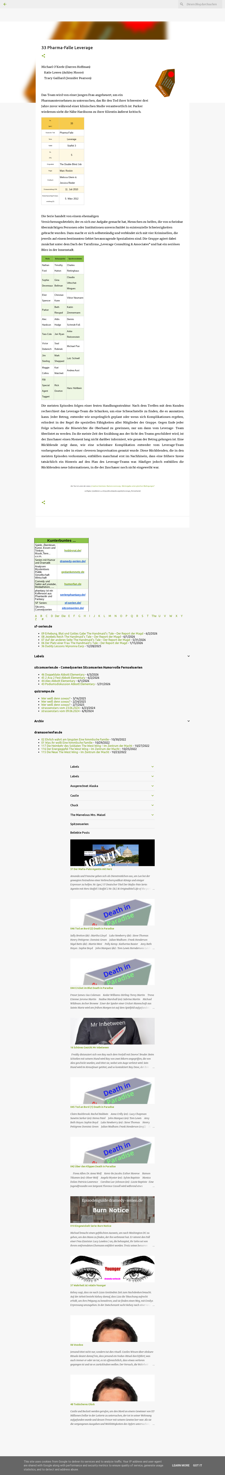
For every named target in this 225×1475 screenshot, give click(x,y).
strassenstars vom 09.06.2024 (60, 711)
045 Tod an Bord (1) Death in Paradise (92, 1107)
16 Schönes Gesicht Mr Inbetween (89, 1047)
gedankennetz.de (72, 571)
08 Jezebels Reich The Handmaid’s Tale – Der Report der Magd (81, 636)
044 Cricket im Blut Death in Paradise (91, 988)
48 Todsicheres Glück (82, 1404)
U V (163, 616)
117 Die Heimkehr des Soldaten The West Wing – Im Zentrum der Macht (86, 745)
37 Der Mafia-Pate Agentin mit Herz (91, 869)
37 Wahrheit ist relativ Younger (88, 1285)
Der (57, 616)
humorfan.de (72, 584)
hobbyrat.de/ (72, 550)
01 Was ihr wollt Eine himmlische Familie (66, 742)
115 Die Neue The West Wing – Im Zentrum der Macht (75, 752)
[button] (43, 56)
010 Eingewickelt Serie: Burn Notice (90, 1225)
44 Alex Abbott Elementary (58, 680)
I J (92, 616)
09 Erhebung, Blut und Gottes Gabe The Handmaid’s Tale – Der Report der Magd (92, 633)
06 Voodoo (76, 1344)
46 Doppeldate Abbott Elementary (63, 674)
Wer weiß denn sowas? (55, 698)
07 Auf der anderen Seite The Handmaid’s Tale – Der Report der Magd (85, 639)
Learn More (180, 1465)
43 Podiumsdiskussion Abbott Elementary (68, 684)
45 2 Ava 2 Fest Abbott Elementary (63, 677)
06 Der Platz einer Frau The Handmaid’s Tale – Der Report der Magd (84, 643)
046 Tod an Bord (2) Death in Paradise (92, 928)
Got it (197, 1465)
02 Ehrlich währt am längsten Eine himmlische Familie (75, 739)
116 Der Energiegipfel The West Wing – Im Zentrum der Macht (80, 748)
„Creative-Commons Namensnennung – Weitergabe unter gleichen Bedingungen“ (123, 486)
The (154, 616)
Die (64, 616)
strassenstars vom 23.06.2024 (60, 707)
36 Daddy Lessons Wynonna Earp (62, 646)
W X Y (176, 616)
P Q (130, 616)
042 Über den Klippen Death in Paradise (93, 1166)
